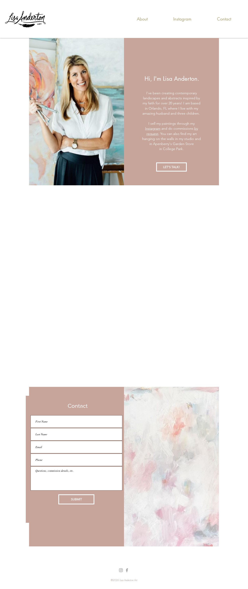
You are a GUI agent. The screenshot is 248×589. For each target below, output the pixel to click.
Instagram (152, 128)
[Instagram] (120, 570)
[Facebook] (126, 570)
